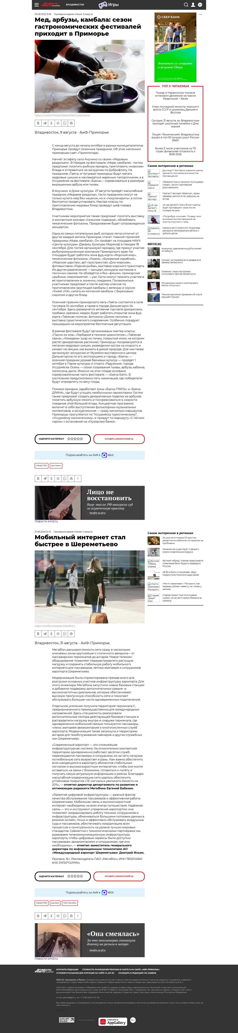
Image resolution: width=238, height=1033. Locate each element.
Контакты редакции (67, 969)
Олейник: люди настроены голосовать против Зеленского (179, 272)
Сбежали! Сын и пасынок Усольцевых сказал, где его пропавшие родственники (183, 185)
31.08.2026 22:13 (43, 531)
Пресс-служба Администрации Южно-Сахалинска (62, 115)
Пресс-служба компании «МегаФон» (55, 625)
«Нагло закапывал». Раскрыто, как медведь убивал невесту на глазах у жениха (182, 586)
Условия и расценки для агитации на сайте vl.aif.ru (85, 973)
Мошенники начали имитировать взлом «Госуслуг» (180, 284)
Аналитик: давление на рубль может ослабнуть (181, 249)
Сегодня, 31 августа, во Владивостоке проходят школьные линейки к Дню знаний (175, 123)
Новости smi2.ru (46, 521)
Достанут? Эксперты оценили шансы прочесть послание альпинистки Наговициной (183, 173)
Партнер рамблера (86, 1020)
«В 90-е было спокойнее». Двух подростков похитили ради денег (181, 573)
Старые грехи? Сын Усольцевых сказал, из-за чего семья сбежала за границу (182, 598)
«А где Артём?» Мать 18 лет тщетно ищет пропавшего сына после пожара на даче (181, 208)
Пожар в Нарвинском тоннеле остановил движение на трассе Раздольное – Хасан (175, 95)
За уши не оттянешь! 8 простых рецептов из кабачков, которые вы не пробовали (183, 540)
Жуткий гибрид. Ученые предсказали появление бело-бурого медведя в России (183, 563)
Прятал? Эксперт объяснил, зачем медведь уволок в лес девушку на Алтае (181, 196)
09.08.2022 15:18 (43, 14)
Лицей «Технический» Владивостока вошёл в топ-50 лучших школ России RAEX (175, 137)
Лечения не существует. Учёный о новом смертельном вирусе (181, 550)
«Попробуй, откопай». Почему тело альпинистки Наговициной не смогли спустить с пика (182, 219)
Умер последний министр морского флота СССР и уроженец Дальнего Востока (175, 109)
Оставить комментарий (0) (119, 439)
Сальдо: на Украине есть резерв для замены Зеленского (181, 261)
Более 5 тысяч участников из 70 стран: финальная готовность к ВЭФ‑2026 (175, 151)
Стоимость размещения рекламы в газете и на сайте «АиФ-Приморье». (121, 969)
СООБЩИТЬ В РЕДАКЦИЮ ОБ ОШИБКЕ (137, 973)
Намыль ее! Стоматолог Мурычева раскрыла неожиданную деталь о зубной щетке (181, 231)
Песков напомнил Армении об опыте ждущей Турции (182, 295)
